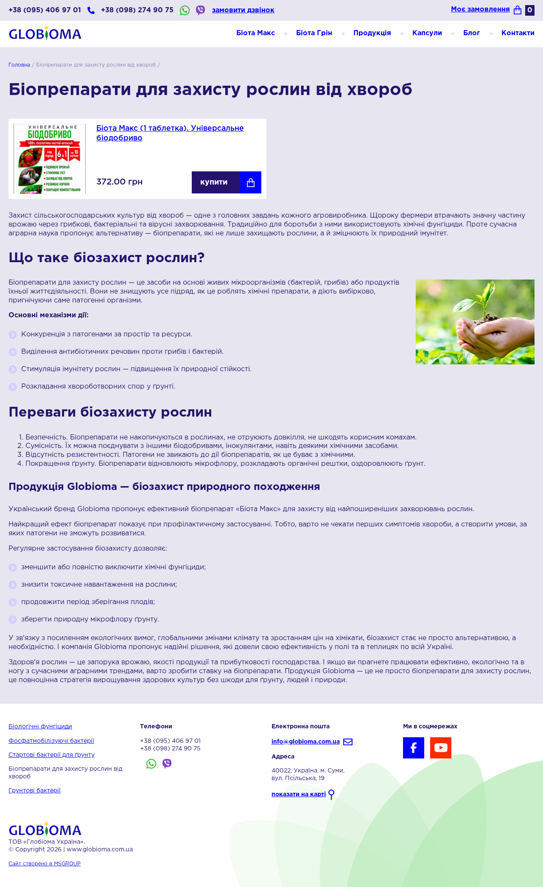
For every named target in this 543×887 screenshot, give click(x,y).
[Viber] (201, 10)
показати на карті (299, 794)
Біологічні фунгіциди (40, 726)
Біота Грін (314, 33)
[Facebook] (413, 747)
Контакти (518, 33)
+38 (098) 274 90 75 (137, 10)
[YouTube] (440, 747)
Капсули (427, 33)
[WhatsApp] (185, 10)
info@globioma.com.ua (306, 741)
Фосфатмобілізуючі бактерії (51, 741)
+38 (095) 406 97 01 (44, 10)
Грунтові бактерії (34, 790)
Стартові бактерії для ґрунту (51, 755)
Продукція (372, 33)
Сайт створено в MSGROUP (44, 864)
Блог (471, 33)
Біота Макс (255, 33)
